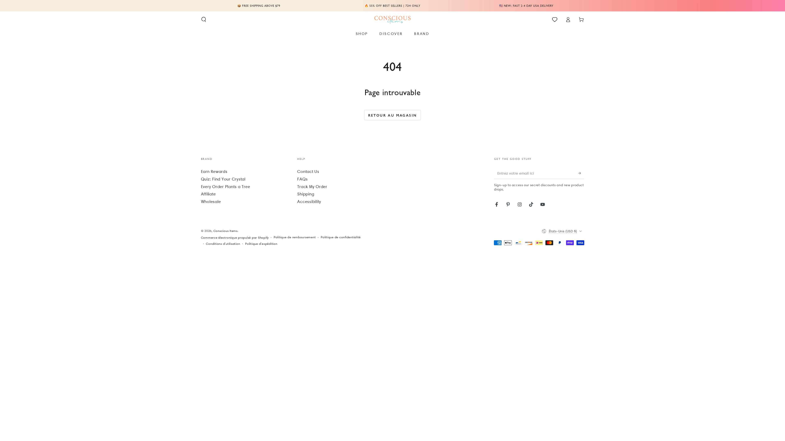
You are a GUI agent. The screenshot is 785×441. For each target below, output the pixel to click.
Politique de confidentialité (341, 237)
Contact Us (308, 171)
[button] (203, 19)
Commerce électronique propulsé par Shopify (235, 237)
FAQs (302, 179)
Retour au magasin (392, 115)
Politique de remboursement (295, 237)
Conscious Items (225, 231)
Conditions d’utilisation (223, 244)
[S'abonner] (581, 173)
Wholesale (211, 201)
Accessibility (309, 201)
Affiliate (208, 194)
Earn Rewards (214, 171)
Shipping (305, 194)
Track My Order (312, 186)
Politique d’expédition (261, 244)
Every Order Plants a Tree (225, 186)
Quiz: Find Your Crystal (223, 179)
